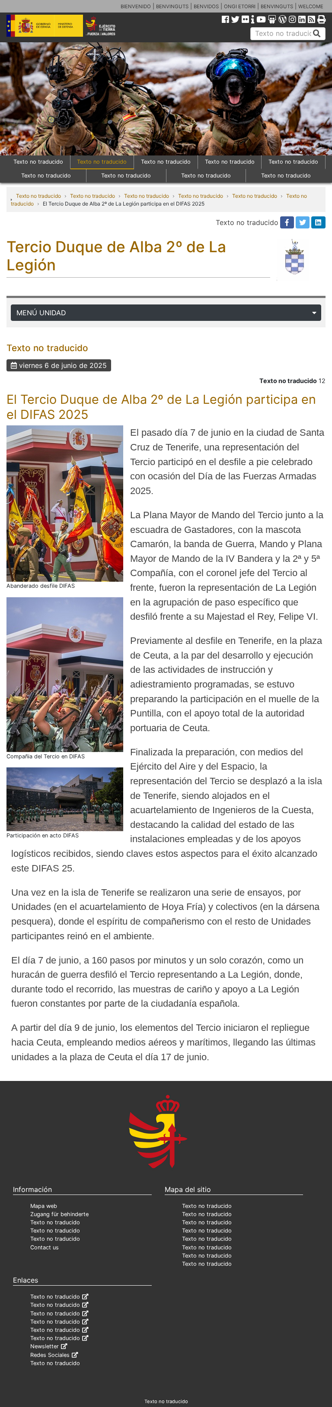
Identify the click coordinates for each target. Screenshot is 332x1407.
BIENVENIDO (136, 6)
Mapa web (43, 1206)
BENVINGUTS (172, 6)
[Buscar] (316, 33)
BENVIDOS (206, 6)
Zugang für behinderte (59, 1214)
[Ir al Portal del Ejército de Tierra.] (106, 25)
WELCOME (310, 6)
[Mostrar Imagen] (64, 503)
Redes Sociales (50, 1355)
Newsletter (44, 1346)
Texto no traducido (38, 161)
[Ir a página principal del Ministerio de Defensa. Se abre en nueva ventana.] (44, 25)
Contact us (44, 1247)
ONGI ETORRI (239, 6)
